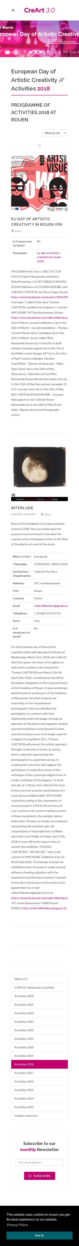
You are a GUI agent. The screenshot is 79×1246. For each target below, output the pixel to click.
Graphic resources (26, 1115)
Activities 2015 (24, 1090)
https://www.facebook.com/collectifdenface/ (39, 317)
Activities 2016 (24, 1081)
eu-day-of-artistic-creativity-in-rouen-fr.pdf (49, 257)
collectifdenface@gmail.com (51, 605)
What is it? (21, 979)
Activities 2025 (24, 1004)
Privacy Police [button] (17, 1225)
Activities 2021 (24, 1038)
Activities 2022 (24, 1030)
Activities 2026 (24, 996)
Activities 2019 (24, 1055)
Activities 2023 (24, 1021)
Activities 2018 (24, 1064)
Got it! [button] (39, 1235)
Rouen (18, 231)
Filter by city (52, 133)
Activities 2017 (24, 1073)
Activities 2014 (24, 1098)
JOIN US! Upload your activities (34, 987)
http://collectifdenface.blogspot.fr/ (45, 908)
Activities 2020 (24, 1047)
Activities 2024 (24, 1013)
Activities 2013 (24, 1107)
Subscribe (42, 1175)
